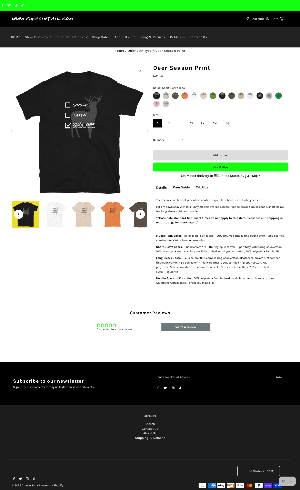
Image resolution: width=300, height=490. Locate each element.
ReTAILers (177, 37)
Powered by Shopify (50, 485)
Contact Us (198, 37)
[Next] (147, 131)
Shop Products (36, 37)
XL (191, 123)
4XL (227, 123)
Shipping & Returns (149, 37)
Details (161, 187)
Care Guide (181, 187)
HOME (15, 37)
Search (150, 424)
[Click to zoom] (140, 70)
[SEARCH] (248, 19)
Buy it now (220, 167)
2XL (203, 123)
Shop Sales (101, 37)
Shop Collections (70, 37)
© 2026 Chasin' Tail (24, 485)
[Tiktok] (22, 5)
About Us (121, 37)
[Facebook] (2, 5)
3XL (215, 123)
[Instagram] (16, 5)
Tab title (202, 187)
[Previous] (11, 131)
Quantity (158, 140)
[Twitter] (8, 5)
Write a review (185, 327)
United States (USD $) (258, 471)
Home (119, 51)
